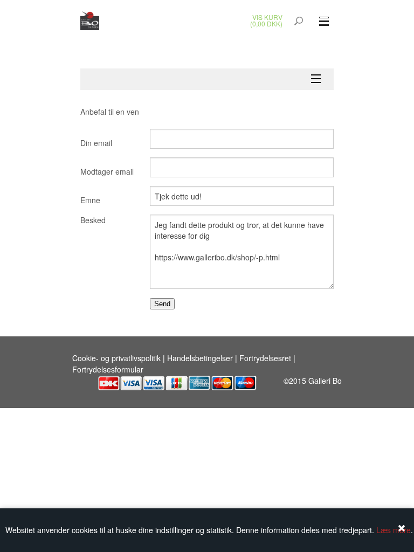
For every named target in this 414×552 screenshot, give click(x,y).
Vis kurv (267, 17)
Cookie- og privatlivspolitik (116, 358)
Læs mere (393, 530)
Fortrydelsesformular (107, 369)
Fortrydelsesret (265, 358)
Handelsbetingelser (200, 358)
